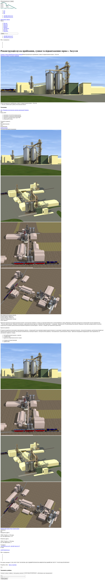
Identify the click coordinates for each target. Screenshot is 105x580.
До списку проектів (14, 55)
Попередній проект (5, 528)
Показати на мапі (5, 55)
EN (4, 13)
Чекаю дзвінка (4, 578)
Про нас (5, 23)
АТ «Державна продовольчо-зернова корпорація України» (15, 110)
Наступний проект (14, 528)
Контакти (5, 31)
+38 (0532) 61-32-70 (8, 17)
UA (4, 10)
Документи (6, 28)
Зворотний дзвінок (5, 19)
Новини (5, 27)
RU (4, 12)
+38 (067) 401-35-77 (8, 15)
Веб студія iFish (12, 564)
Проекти (5, 25)
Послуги (5, 24)
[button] (3, 33)
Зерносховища (4, 127)
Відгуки (5, 29)
